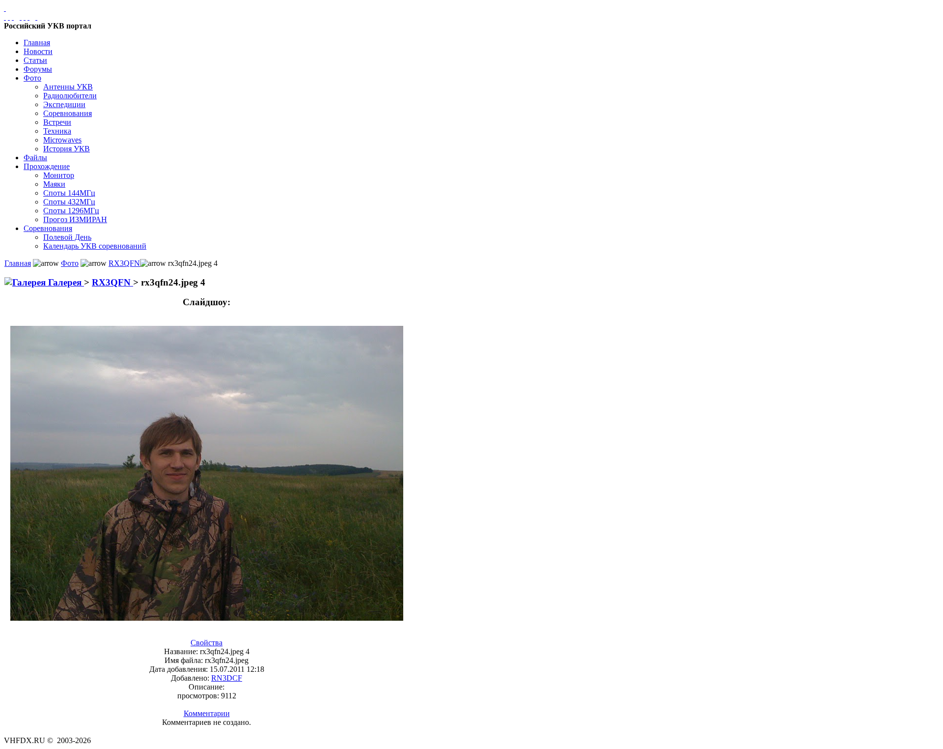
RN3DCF (226, 678)
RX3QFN (124, 263)
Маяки (54, 184)
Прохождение (47, 166)
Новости (38, 51)
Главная (37, 42)
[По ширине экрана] (5, 17)
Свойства (206, 642)
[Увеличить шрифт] (21, 17)
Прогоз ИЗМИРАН (75, 219)
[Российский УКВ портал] (5, 8)
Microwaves (62, 140)
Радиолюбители (70, 95)
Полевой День (67, 237)
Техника (57, 131)
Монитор (58, 175)
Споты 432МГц (69, 202)
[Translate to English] (36, 17)
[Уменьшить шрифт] (28, 17)
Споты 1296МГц (71, 210)
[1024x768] (9, 17)
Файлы (35, 157)
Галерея (65, 282)
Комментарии (207, 713)
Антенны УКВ (68, 87)
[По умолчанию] (25, 17)
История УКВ (66, 148)
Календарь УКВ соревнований (94, 246)
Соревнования (67, 113)
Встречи (57, 122)
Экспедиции (64, 104)
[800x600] (13, 17)
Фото (32, 78)
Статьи (35, 60)
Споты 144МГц (69, 193)
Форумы (38, 69)
